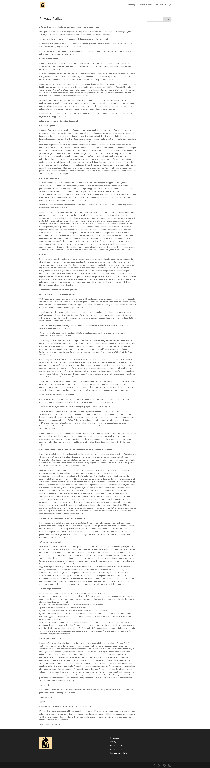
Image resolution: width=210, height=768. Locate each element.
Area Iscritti (161, 5)
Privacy (113, 742)
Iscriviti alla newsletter (119, 753)
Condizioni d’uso (116, 745)
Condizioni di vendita (118, 749)
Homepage (131, 5)
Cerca (167, 19)
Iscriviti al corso (146, 5)
